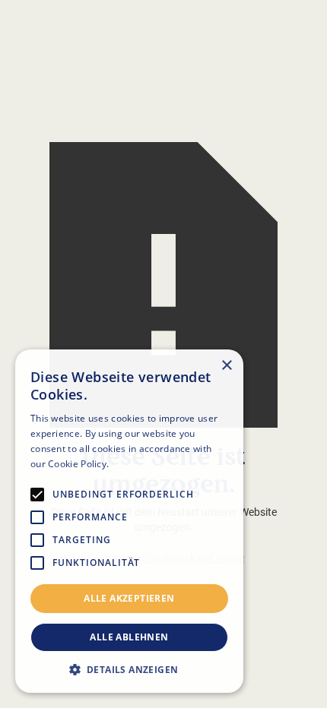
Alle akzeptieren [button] (129, 598)
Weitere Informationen (162, 463)
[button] (129, 670)
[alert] (129, 521)
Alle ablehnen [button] (129, 637)
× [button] (226, 365)
